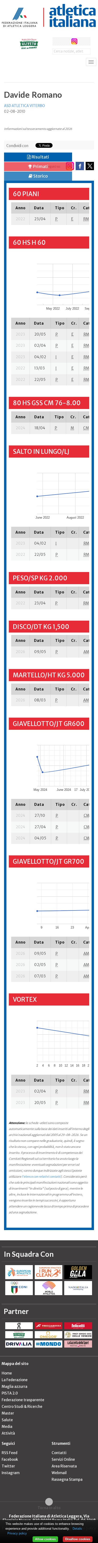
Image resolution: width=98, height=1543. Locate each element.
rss (83, 41)
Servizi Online (63, 1459)
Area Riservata (64, 1466)
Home (7, 1373)
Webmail (59, 1473)
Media (7, 1426)
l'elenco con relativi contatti (41, 1176)
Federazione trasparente (23, 1400)
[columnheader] (20, 207)
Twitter (8, 1466)
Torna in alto (49, 1508)
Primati (40, 166)
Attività (8, 1433)
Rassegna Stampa (67, 1479)
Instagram (11, 1473)
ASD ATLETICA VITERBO (24, 105)
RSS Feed (9, 1453)
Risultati (40, 157)
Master (8, 1413)
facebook (57, 41)
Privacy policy (17, 1533)
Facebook (10, 1459)
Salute (7, 1420)
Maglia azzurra (14, 1386)
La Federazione (15, 1380)
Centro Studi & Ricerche (22, 1406)
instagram (74, 41)
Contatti (59, 1453)
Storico (40, 176)
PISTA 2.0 (10, 1393)
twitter (66, 41)
